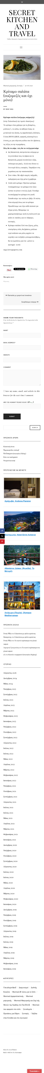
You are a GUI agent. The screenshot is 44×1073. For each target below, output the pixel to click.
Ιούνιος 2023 (8, 699)
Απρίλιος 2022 (9, 764)
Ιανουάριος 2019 (9, 969)
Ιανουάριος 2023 (9, 721)
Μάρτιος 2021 (8, 829)
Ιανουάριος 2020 (9, 904)
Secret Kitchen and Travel (22, 22)
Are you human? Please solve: (15, 402)
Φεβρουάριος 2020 (10, 899)
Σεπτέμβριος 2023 (10, 694)
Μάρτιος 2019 (8, 958)
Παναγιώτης (7, 637)
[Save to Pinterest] (2, 541)
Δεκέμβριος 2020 (10, 845)
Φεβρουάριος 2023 (10, 716)
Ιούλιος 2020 (8, 872)
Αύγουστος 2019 (9, 931)
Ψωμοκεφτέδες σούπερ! (11, 450)
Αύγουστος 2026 (9, 673)
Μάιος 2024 (8, 683)
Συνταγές (20, 86)
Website (6, 355)
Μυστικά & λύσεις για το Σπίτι (23, 992)
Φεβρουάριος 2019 (10, 963)
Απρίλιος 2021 (8, 823)
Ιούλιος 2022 (8, 748)
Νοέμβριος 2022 (9, 726)
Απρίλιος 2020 (9, 888)
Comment (7, 367)
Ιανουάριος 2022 (9, 780)
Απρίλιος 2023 (9, 705)
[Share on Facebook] (2, 530)
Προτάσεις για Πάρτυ (11, 1013)
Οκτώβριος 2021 (9, 791)
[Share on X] (2, 536)
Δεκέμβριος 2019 (10, 909)
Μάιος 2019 (7, 947)
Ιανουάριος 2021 (9, 839)
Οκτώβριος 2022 (9, 732)
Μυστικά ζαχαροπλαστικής (13, 996)
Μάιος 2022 (8, 759)
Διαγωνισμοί (23, 987)
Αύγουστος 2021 (9, 802)
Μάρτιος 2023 (8, 710)
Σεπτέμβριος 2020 (10, 861)
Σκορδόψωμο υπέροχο (29, 302)
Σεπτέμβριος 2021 (10, 796)
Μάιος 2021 (7, 818)
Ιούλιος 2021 (8, 807)
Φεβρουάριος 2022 (10, 775)
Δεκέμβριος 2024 (10, 678)
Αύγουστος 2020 (10, 866)
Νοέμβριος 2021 (9, 786)
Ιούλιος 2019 (8, 936)
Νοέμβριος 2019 (9, 915)
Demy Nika (9, 109)
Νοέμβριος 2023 (9, 689)
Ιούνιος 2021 (8, 812)
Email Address (9, 343)
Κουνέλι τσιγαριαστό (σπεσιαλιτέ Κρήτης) (22, 654)
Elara (5, 1050)
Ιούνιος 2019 (8, 942)
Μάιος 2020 (8, 882)
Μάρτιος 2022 (8, 769)
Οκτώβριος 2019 (9, 920)
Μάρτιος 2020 (8, 893)
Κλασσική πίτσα (8, 446)
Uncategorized (9, 987)
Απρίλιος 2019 (9, 952)
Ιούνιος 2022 (8, 753)
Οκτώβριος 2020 (9, 856)
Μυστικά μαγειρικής (9, 86)
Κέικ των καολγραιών (10, 457)
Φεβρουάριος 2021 (10, 834)
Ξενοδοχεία (27, 1009)
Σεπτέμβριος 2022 (10, 737)
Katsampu (18, 1052)
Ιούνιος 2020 (8, 877)
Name (5, 330)
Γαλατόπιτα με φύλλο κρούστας (25, 633)
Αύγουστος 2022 (9, 743)
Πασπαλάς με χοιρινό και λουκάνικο (19, 295)
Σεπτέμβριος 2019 (10, 925)
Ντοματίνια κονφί (9, 460)
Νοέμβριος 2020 (9, 850)
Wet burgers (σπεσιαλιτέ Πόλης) (14, 453)
